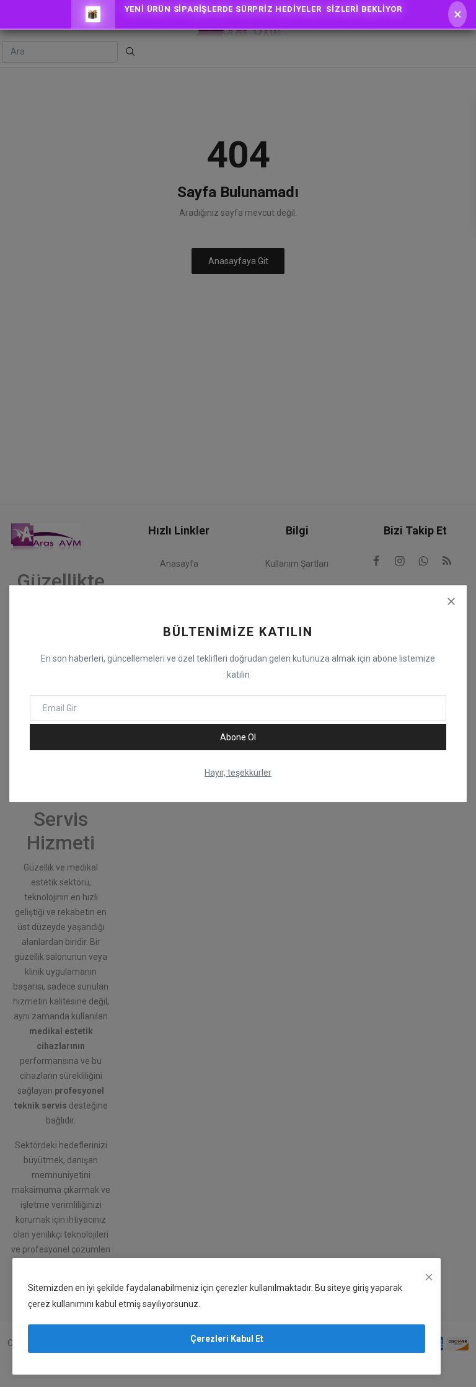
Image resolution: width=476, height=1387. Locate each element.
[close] (428, 1277)
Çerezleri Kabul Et (226, 1339)
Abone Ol (238, 737)
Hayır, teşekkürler (238, 773)
